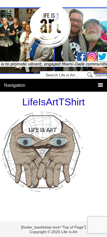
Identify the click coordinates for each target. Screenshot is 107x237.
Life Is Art (54, 28)
